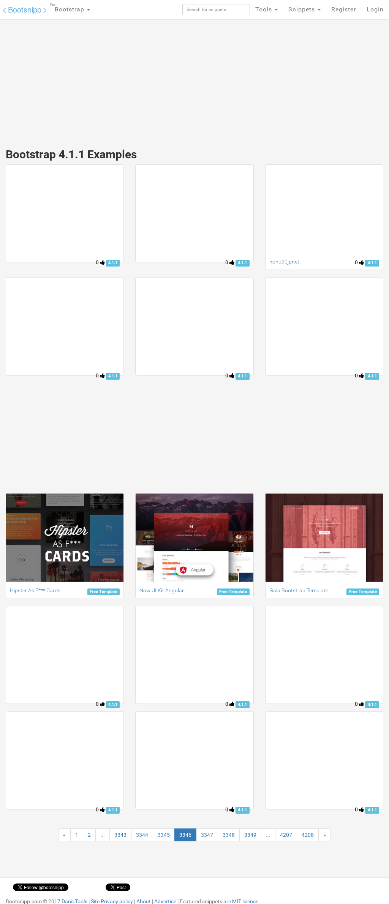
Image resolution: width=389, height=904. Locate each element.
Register (343, 9)
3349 (250, 835)
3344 (142, 835)
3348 (229, 835)
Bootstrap (68, 8)
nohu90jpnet (284, 262)
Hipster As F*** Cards (35, 590)
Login (375, 9)
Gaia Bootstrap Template (298, 590)
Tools (264, 9)
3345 (164, 835)
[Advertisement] (131, 80)
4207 (286, 835)
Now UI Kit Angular (161, 590)
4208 (308, 835)
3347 (207, 835)
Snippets (302, 9)
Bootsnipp (24, 9)
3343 (120, 835)
